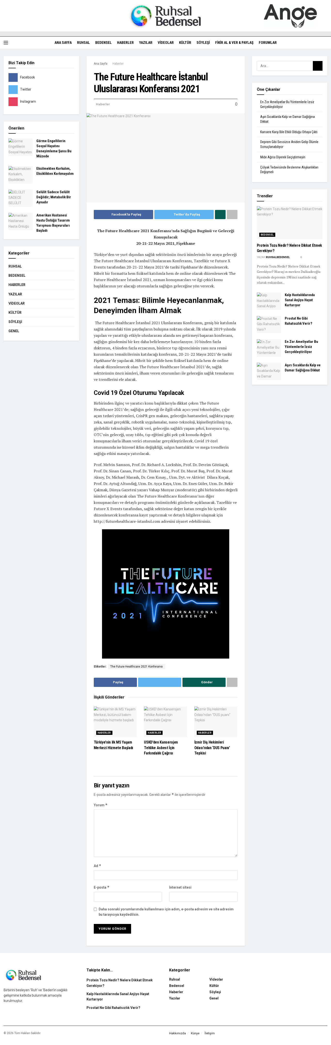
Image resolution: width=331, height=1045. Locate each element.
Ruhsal (83, 42)
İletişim (210, 1033)
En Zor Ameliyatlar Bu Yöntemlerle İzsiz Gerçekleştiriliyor (301, 346)
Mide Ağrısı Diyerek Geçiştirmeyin (282, 157)
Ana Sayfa (63, 42)
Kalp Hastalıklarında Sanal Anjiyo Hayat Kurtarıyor (300, 300)
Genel (13, 331)
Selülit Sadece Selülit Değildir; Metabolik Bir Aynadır (53, 197)
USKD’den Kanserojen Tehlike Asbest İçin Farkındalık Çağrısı (161, 747)
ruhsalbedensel (278, 257)
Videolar (166, 42)
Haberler (125, 42)
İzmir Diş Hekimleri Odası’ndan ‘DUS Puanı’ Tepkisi (212, 747)
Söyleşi (203, 42)
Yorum (101, 805)
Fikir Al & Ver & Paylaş (234, 42)
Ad (97, 865)
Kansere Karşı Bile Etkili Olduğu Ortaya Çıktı (288, 132)
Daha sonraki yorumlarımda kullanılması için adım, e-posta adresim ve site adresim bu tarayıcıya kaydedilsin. (166, 911)
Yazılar (145, 42)
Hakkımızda (177, 1033)
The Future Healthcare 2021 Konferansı (136, 666)
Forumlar (268, 42)
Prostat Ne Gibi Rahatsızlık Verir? (113, 1008)
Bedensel (103, 42)
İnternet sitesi (180, 887)
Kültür (185, 42)
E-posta (102, 887)
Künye (195, 1033)
